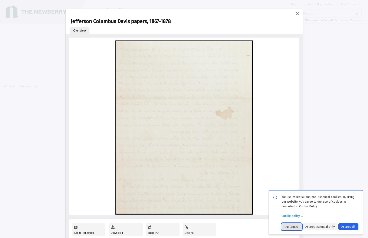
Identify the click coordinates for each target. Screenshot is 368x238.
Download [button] (117, 232)
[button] (297, 13)
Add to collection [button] (84, 232)
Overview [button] (79, 30)
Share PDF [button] (154, 232)
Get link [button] (189, 232)
